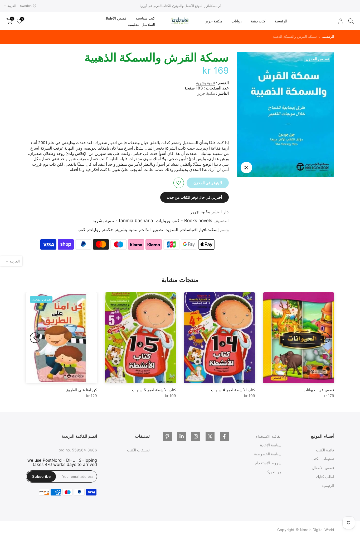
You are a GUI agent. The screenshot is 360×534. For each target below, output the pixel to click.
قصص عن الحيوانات (319, 390)
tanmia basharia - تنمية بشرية (123, 220)
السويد (172, 229)
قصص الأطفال (115, 18)
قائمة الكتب (325, 450)
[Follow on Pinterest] (167, 436)
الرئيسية (281, 21)
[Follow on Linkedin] (181, 436)
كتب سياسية (145, 18)
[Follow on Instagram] (195, 436)
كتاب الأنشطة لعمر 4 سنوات (233, 390)
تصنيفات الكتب (323, 458)
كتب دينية (258, 21)
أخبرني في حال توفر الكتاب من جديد (194, 197)
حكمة (108, 229)
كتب (81, 229)
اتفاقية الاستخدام (268, 436)
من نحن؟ (274, 472)
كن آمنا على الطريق (81, 390)
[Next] (35, 337)
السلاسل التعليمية (141, 24)
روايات (236, 21)
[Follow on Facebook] (224, 436)
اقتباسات (189, 229)
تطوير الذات (151, 229)
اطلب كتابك (325, 476)
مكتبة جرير (213, 21)
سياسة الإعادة (270, 445)
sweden (26, 6)
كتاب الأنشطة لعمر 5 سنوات (154, 390)
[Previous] (325, 337)
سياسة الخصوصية (267, 454)
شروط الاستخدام (268, 463)
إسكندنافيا (209, 229)
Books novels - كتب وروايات (184, 220)
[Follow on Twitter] (210, 436)
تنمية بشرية (205, 82)
